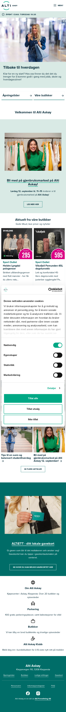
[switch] (57, 355)
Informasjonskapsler (36, 685)
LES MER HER (33, 204)
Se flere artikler (33, 469)
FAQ (53, 685)
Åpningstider (9, 675)
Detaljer (51, 388)
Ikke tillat (33, 419)
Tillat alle (33, 398)
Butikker (24, 675)
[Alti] (28, 694)
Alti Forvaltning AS (43, 698)
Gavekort (59, 675)
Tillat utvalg (33, 409)
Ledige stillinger (42, 675)
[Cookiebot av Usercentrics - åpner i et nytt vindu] (48, 290)
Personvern (16, 685)
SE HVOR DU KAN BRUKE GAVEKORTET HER (33, 567)
